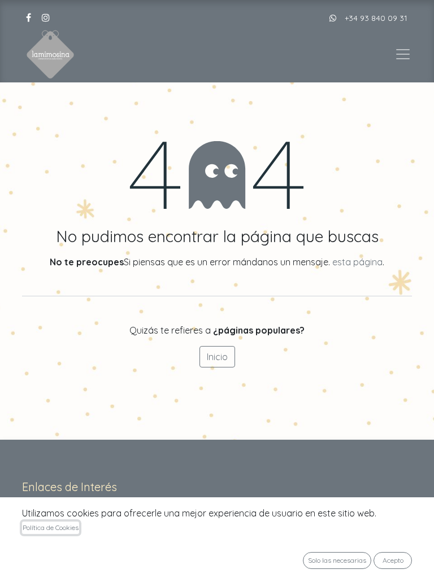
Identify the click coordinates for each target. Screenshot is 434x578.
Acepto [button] (393, 560)
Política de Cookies (51, 527)
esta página (357, 262)
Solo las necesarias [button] (337, 560)
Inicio (217, 356)
